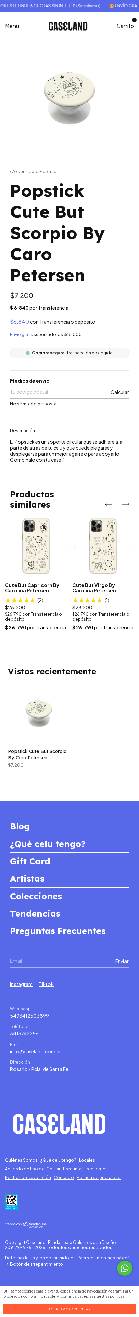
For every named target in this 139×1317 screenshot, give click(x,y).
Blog (20, 826)
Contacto (64, 1177)
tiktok (46, 984)
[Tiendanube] (26, 1226)
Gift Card (30, 861)
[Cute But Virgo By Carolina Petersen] (103, 546)
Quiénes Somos (21, 1160)
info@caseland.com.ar (35, 1051)
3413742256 (24, 1033)
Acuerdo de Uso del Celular (32, 1168)
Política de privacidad (99, 1177)
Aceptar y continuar (70, 1309)
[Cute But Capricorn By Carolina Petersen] (36, 546)
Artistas (27, 878)
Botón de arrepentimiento (36, 1264)
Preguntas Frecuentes (58, 931)
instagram (21, 984)
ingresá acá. (119, 1257)
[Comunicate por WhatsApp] (124, 1268)
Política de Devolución (28, 1177)
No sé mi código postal (33, 403)
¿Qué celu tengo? (47, 844)
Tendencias (35, 913)
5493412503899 (29, 1016)
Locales (87, 1160)
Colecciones (36, 896)
